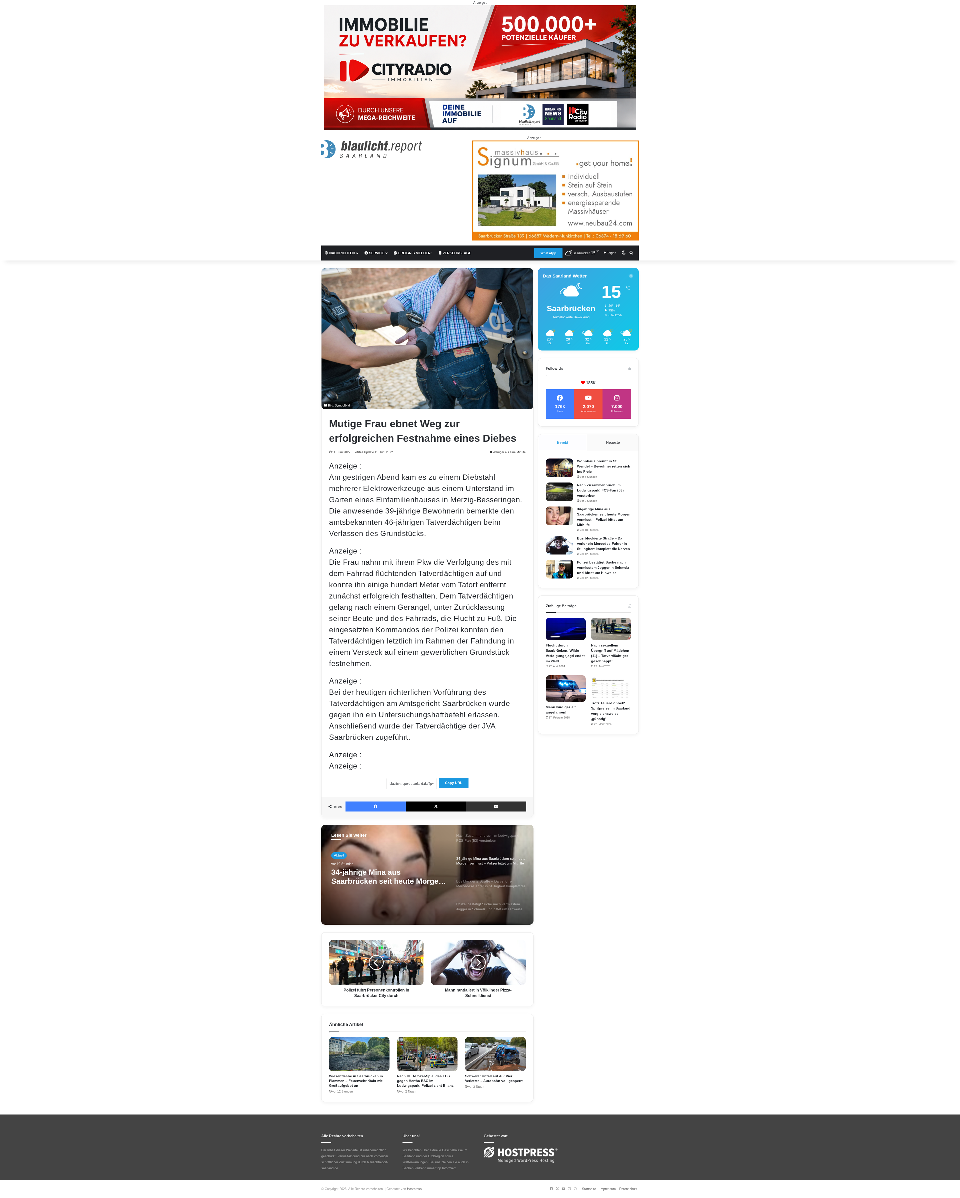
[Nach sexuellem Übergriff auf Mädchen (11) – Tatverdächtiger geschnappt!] (611, 629)
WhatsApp (548, 253)
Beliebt (562, 442)
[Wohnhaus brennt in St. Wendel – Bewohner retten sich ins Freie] (559, 467)
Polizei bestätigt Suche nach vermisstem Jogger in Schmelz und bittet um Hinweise (603, 567)
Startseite (589, 1189)
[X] (436, 807)
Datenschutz (628, 1189)
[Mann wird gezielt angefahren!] (566, 688)
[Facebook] (376, 807)
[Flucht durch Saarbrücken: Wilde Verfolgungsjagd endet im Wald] (566, 629)
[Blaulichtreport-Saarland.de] (371, 149)
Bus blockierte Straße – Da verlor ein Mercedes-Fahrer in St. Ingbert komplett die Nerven (386, 877)
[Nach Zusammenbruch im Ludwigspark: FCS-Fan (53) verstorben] (559, 491)
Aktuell (339, 855)
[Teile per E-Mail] (496, 807)
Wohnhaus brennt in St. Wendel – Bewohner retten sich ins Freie (603, 466)
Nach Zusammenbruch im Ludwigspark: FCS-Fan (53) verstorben (600, 490)
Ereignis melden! (414, 253)
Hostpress (414, 1189)
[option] (427, 875)
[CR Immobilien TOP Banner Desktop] (480, 67)
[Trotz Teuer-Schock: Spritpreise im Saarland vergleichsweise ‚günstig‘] (611, 686)
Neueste (613, 442)
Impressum (608, 1189)
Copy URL (453, 783)
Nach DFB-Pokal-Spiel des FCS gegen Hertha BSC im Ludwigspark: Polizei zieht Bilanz (425, 1081)
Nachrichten (341, 253)
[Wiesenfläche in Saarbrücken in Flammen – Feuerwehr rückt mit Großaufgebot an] (359, 1054)
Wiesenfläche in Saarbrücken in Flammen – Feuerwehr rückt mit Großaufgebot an (356, 1081)
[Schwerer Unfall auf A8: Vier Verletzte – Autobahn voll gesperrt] (495, 1054)
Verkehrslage (456, 253)
